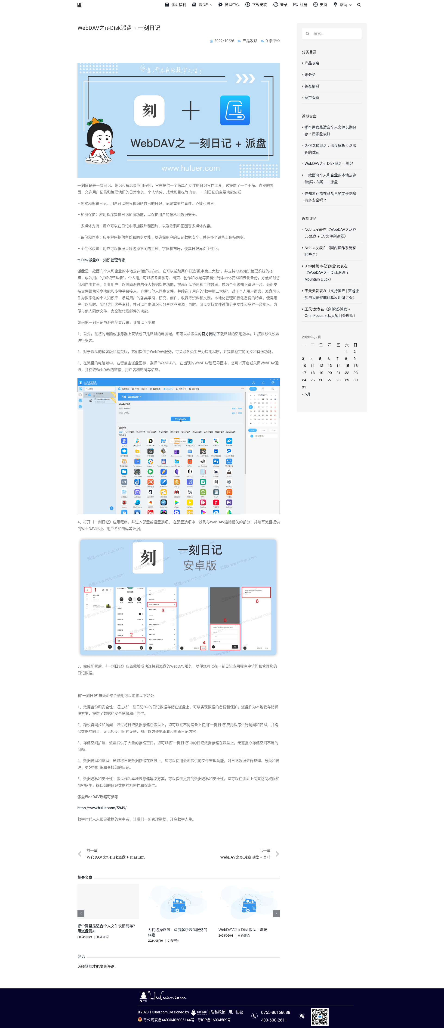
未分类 (310, 74)
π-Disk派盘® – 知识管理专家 (101, 260)
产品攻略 (250, 41)
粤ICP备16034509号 (214, 1020)
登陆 (88, 966)
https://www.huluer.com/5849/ (102, 808)
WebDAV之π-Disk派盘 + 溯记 (243, 930)
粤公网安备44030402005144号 (168, 1020)
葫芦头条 (312, 97)
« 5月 (306, 394)
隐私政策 (218, 1012)
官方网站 (209, 334)
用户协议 (235, 1012)
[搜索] (359, 4)
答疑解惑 (312, 86)
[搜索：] (332, 33)
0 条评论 (103, 936)
